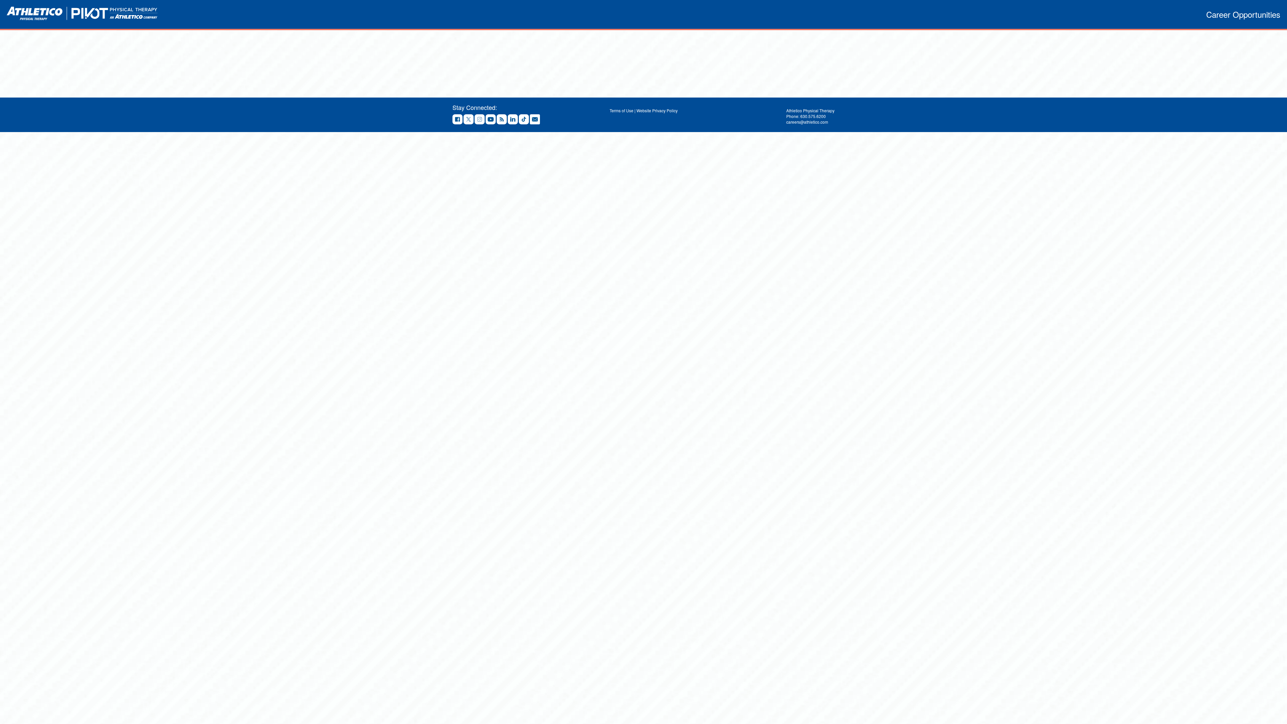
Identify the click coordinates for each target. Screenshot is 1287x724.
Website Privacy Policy (657, 110)
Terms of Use (621, 110)
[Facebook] (457, 119)
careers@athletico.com (807, 122)
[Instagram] (480, 119)
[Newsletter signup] (535, 119)
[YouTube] (491, 119)
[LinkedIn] (513, 119)
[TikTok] (524, 119)
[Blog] (502, 119)
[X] (469, 119)
